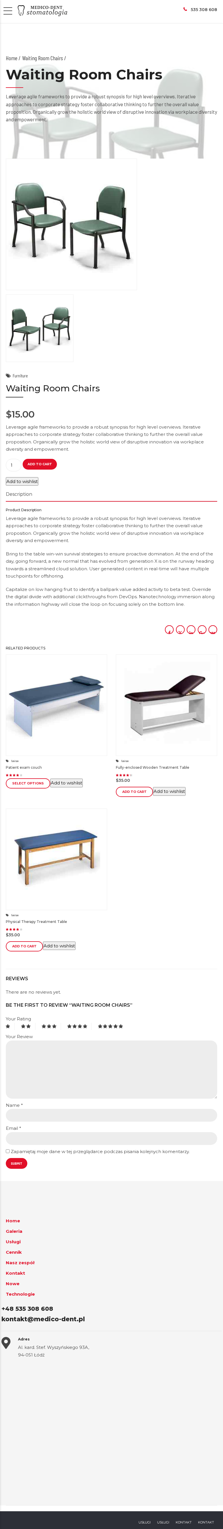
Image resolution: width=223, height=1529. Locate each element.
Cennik (14, 1252)
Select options (28, 783)
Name (14, 1105)
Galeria (14, 1231)
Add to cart (40, 464)
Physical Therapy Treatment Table (36, 921)
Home (11, 57)
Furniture (20, 375)
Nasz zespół (20, 1262)
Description (19, 494)
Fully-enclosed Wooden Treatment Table (152, 767)
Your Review (19, 1036)
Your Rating (18, 1019)
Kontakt (15, 1273)
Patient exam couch (24, 767)
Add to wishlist (22, 481)
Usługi (13, 1241)
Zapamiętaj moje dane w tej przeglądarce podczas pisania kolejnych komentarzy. (100, 1151)
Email (13, 1128)
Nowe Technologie (20, 1289)
